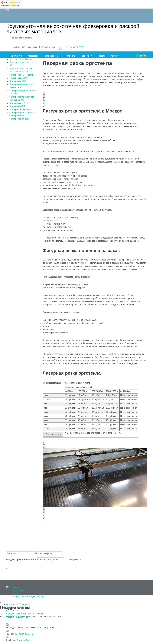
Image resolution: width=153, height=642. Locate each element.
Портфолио (69, 56)
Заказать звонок (22, 38)
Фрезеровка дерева (18, 78)
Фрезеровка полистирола (21, 113)
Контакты (115, 56)
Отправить (75, 560)
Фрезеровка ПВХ (17, 106)
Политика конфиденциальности (27, 597)
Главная (15, 587)
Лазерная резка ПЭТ (19, 72)
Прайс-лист (86, 56)
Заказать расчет (53, 434)
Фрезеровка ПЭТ (17, 116)
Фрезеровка (32, 56)
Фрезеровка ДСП (17, 81)
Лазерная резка (51, 56)
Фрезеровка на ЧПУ (18, 103)
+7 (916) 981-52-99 (74, 47)
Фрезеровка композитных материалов (24, 614)
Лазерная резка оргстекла (22, 69)
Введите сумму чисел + (21, 559)
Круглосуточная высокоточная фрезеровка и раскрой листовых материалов (72, 28)
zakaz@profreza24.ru (21, 640)
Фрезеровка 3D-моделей (21, 75)
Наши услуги (15, 56)
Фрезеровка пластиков (20, 109)
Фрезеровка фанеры (19, 119)
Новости (101, 56)
